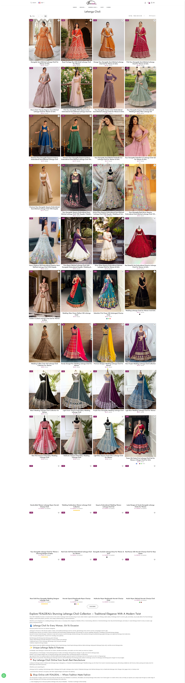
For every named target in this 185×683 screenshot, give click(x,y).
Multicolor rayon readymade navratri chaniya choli (108, 599)
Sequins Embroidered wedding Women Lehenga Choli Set (108, 506)
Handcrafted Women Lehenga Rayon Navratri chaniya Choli (44, 506)
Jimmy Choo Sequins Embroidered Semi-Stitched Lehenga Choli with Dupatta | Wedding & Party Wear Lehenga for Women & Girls (108, 213)
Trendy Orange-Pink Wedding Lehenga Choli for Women (76, 364)
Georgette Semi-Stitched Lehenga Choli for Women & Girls (44, 63)
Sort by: (130, 16)
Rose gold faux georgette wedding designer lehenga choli (44, 599)
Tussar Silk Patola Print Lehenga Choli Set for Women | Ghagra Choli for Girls (140, 459)
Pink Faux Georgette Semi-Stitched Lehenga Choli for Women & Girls (140, 63)
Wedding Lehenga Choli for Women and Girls (140, 310)
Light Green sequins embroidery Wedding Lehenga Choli (76, 411)
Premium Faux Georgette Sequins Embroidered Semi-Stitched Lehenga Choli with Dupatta (45, 208)
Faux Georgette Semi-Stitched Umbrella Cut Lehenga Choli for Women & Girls (108, 158)
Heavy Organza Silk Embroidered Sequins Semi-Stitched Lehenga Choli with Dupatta (44, 266)
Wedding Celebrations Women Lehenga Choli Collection (76, 506)
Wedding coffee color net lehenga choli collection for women (44, 364)
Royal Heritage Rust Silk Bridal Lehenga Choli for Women (76, 63)
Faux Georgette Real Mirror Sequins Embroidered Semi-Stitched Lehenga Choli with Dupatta (140, 213)
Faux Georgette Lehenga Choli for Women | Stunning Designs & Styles (44, 552)
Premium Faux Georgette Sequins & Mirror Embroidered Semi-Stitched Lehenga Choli (44, 158)
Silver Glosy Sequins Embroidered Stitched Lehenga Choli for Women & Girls (108, 266)
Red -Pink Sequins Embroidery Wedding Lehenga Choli (44, 456)
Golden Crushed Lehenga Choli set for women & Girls (44, 319)
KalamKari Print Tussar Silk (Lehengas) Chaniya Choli (108, 314)
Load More (92, 606)
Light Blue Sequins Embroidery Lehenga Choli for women (108, 456)
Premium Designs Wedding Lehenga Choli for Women (108, 364)
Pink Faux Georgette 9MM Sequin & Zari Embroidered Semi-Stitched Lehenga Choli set (76, 111)
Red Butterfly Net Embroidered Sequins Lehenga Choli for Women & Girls (140, 266)
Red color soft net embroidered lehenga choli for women (76, 552)
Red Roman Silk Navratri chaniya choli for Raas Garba (140, 552)
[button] (33, 2)
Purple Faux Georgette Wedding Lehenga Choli (108, 410)
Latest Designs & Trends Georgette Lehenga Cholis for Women (140, 506)
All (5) (143, 463)
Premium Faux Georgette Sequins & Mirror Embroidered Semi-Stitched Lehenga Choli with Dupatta (76, 158)
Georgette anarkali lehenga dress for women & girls (108, 552)
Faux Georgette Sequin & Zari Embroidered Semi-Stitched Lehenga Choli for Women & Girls (108, 111)
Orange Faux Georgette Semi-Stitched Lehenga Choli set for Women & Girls (108, 63)
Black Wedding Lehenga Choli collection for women (44, 411)
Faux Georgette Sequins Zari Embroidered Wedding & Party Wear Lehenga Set (140, 111)
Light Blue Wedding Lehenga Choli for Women (140, 410)
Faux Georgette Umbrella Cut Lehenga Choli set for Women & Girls (140, 158)
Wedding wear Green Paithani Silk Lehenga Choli (76, 314)
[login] (145, 3)
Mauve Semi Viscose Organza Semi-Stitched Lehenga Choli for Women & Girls (44, 111)
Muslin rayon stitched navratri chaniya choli (140, 598)
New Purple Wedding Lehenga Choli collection (140, 364)
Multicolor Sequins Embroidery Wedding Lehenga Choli (76, 456)
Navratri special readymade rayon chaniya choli (76, 599)
